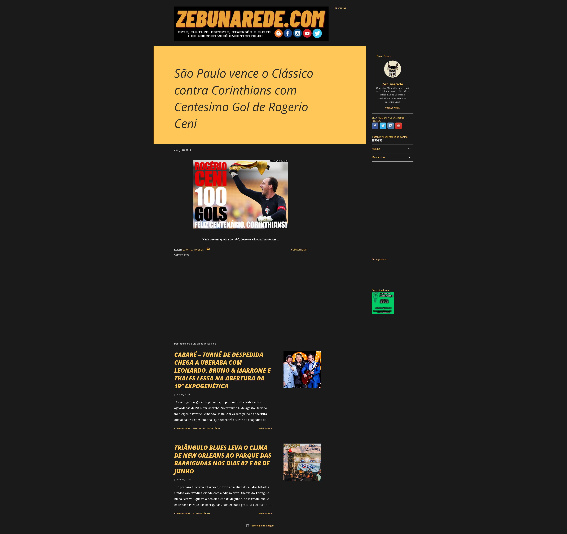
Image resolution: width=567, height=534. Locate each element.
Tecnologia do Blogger (262, 525)
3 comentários (201, 513)
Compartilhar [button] (299, 249)
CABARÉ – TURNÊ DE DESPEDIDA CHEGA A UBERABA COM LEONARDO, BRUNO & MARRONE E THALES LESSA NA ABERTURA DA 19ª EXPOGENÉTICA (222, 370)
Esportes (188, 249)
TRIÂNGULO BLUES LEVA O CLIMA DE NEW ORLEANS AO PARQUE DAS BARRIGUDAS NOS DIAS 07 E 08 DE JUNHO (222, 459)
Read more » (265, 428)
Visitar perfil (392, 108)
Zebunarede (392, 84)
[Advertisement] (391, 208)
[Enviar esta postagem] (208, 249)
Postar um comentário (206, 428)
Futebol (198, 249)
